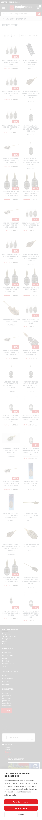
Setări (21, 814)
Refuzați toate (21, 808)
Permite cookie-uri (21, 802)
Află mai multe (10, 795)
